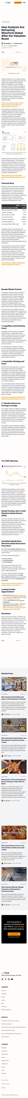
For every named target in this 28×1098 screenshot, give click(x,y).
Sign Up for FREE (14, 934)
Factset (3, 1067)
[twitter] (6, 52)
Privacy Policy (4, 1080)
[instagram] (9, 979)
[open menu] (2, 2)
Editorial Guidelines (6, 1009)
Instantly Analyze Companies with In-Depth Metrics (13, 1027)
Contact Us (4, 1006)
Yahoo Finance (4, 1054)
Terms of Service (5, 1083)
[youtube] (12, 979)
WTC (12, 79)
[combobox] (24, 2)
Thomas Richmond (12, 45)
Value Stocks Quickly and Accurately (10, 1020)
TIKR (20, 154)
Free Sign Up (18, 2)
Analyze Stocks (5, 1036)
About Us (3, 990)
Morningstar (4, 1051)
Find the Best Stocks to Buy (8, 1030)
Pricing (3, 997)
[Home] (7, 2)
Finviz (2, 1070)
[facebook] (8, 52)
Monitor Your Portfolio (6, 1024)
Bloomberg (4, 1047)
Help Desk (3, 993)
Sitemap (3, 1087)
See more (3, 1073)
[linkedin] (11, 52)
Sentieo (3, 1057)
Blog (2, 1003)
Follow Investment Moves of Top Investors (11, 1033)
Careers (3, 1000)
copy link (18, 52)
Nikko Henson (8, 756)
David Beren (7, 43)
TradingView (4, 1063)
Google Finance (5, 1060)
